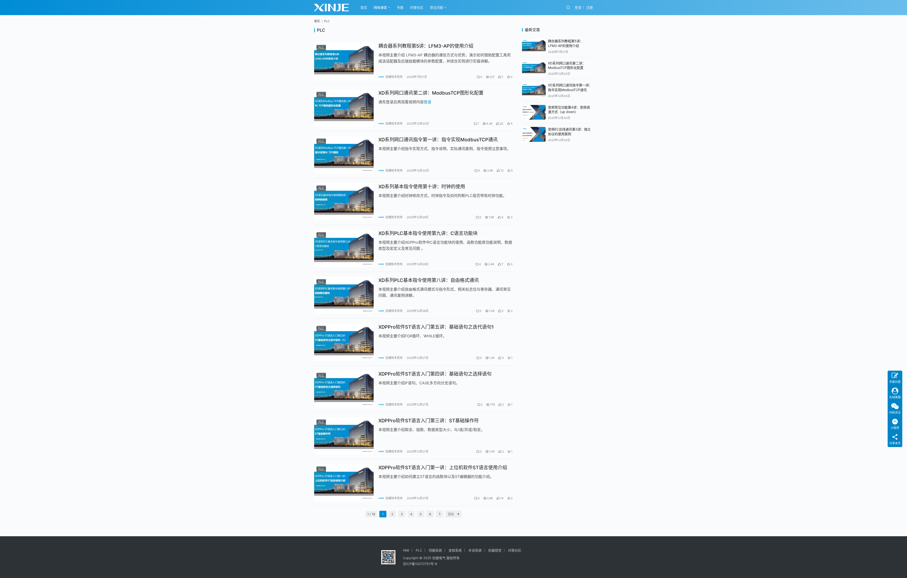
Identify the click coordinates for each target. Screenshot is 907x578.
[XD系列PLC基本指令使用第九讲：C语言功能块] (344, 248)
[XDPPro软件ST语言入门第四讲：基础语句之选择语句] (344, 389)
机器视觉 (494, 550)
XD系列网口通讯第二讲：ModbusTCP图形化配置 (430, 93)
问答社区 (416, 7)
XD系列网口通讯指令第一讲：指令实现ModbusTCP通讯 (438, 139)
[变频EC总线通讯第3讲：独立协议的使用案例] (534, 134)
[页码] (458, 514)
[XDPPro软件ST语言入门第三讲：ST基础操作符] (344, 435)
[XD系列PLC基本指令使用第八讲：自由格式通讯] (344, 295)
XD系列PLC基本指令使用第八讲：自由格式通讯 (428, 280)
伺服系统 (435, 550)
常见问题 (436, 7)
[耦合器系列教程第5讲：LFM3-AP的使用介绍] (344, 61)
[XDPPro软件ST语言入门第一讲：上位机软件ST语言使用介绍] (344, 482)
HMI (406, 550)
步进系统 (475, 550)
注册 (589, 7)
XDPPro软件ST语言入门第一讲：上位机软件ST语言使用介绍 (442, 467)
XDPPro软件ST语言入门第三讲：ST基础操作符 (428, 420)
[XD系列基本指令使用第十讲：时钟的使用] (344, 201)
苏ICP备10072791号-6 (420, 564)
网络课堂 (380, 7)
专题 (400, 7)
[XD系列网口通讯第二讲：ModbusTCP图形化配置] (344, 108)
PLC (321, 47)
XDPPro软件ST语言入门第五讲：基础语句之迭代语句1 (436, 327)
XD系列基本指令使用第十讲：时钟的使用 (421, 186)
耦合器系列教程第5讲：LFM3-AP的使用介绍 (425, 46)
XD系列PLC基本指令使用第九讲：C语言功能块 (428, 233)
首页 (363, 7)
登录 (578, 7)
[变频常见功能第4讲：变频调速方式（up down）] (534, 112)
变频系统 (455, 550)
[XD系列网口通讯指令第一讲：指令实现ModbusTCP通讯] (344, 154)
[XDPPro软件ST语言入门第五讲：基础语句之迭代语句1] (344, 342)
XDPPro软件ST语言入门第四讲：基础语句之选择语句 (435, 374)
